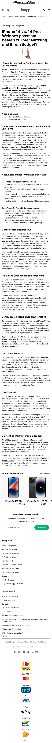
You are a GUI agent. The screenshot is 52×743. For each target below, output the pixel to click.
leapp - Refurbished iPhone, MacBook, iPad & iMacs (28, 642)
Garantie (5, 604)
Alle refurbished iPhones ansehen (17, 117)
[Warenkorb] (49, 10)
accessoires (37, 463)
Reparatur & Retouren (10, 611)
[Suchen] (8, 10)
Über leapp (31, 17)
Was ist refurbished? (10, 596)
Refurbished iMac (9, 557)
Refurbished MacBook (10, 553)
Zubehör (34, 100)
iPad (16, 17)
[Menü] (3, 10)
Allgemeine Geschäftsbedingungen (16, 625)
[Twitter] (32, 652)
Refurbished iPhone (9, 549)
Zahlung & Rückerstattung (12, 615)
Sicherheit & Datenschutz (12, 629)
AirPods (16, 100)
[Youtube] (23, 652)
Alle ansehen (45, 474)
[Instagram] (19, 652)
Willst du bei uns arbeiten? (12, 633)
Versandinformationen (10, 608)
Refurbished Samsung (10, 568)
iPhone (10, 17)
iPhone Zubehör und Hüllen (15, 119)
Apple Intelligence (9, 546)
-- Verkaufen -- (43, 17)
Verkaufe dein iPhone (10, 572)
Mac (4, 17)
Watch (22, 17)
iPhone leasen (7, 576)
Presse (4, 637)
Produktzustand (8, 600)
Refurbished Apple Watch (12, 565)
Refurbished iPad (8, 561)
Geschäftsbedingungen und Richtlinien (26, 647)
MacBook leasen (8, 580)
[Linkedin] (36, 652)
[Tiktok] (28, 652)
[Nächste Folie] (47, 491)
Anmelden (42, 527)
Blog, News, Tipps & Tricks (12, 584)
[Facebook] (15, 652)
